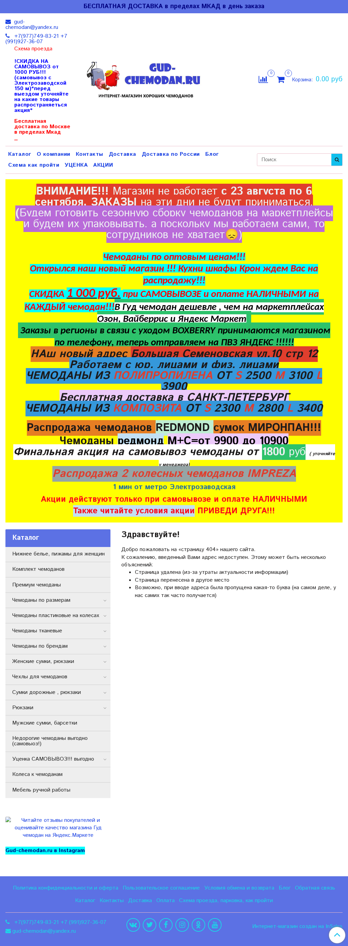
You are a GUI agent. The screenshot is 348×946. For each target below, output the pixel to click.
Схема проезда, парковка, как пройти (226, 900)
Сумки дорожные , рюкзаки (46, 692)
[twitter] (149, 925)
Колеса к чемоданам (37, 774)
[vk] (133, 925)
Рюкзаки (22, 708)
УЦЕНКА (76, 165)
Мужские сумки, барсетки (44, 723)
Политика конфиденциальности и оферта (65, 888)
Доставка (122, 154)
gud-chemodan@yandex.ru (31, 24)
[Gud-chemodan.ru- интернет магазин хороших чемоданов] (146, 78)
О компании (53, 154)
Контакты (89, 154)
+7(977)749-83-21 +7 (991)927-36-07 (36, 39)
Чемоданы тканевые (37, 631)
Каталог (19, 154)
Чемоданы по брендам (40, 646)
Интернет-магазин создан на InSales (297, 926)
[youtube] (215, 925)
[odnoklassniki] (198, 925)
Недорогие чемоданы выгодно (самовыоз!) (50, 741)
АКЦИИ (103, 165)
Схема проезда (33, 49)
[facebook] (166, 925)
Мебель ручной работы (41, 790)
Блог (212, 154)
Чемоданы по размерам (41, 600)
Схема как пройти (33, 165)
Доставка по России (171, 154)
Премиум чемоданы (36, 585)
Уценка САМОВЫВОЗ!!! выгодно (53, 759)
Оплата (165, 900)
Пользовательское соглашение (161, 888)
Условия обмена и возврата (239, 888)
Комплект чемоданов (38, 569)
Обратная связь (315, 888)
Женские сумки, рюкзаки (43, 661)
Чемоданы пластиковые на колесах (55, 615)
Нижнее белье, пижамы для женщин (58, 554)
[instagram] (182, 925)
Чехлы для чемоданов (39, 677)
